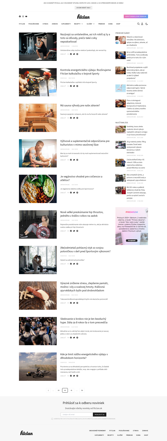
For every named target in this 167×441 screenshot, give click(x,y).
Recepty (77, 24)
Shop (118, 24)
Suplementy (66, 24)
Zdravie (55, 24)
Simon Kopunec (65, 46)
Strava (45, 24)
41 (71, 390)
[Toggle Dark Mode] (146, 23)
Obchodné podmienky (97, 431)
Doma (110, 24)
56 (82, 390)
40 (65, 390)
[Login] (142, 23)
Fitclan (22, 24)
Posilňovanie (34, 24)
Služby (89, 24)
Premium (101, 24)
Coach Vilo (63, 78)
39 (58, 390)
